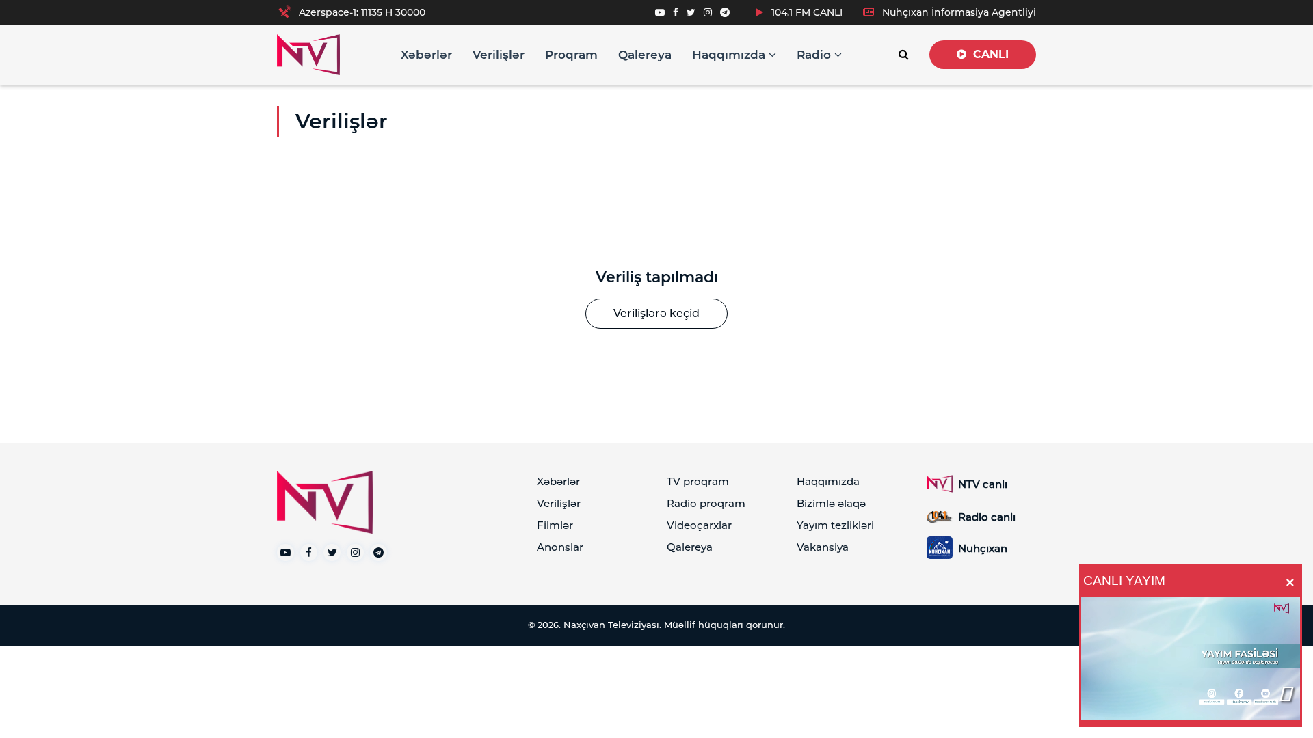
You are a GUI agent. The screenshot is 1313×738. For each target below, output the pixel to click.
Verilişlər (499, 55)
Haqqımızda (730, 55)
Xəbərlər (426, 55)
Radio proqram (706, 503)
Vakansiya (823, 547)
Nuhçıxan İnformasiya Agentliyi (957, 12)
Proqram (571, 55)
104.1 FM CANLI (806, 12)
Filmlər (555, 525)
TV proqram (698, 481)
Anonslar (560, 547)
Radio (815, 55)
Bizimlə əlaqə (831, 503)
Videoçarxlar (699, 525)
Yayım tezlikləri (835, 525)
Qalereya (645, 55)
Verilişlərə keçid (656, 313)
